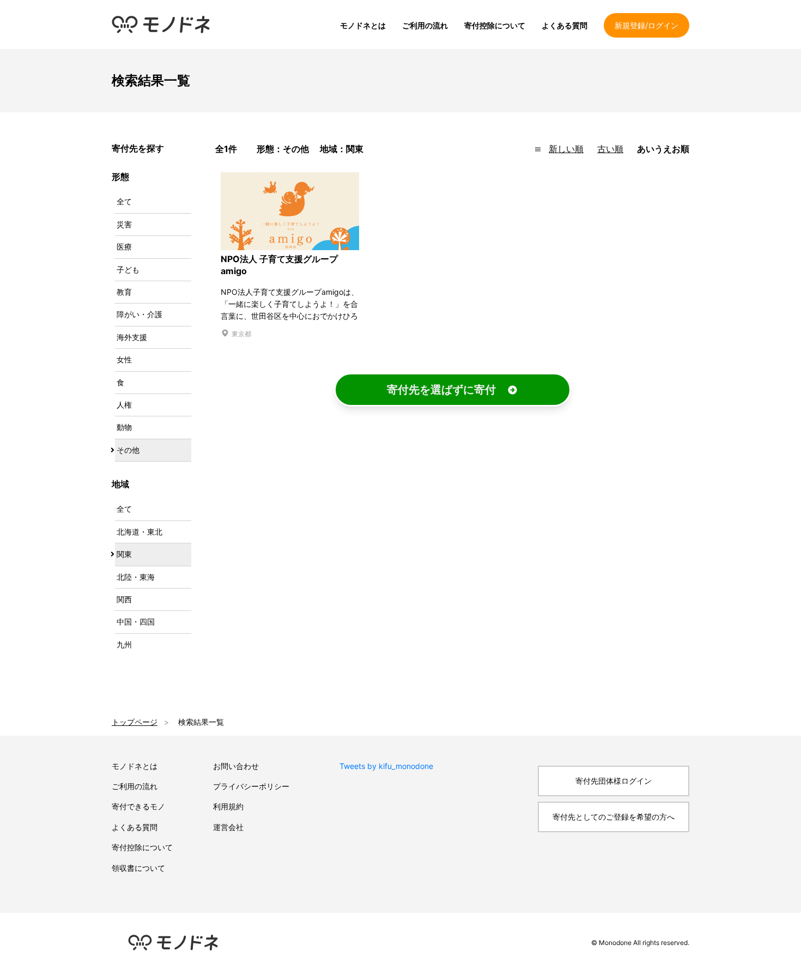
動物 (124, 427)
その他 (128, 450)
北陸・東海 (136, 577)
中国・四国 (136, 621)
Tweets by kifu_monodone (386, 766)
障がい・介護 (139, 314)
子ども (128, 269)
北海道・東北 (139, 531)
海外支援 (132, 337)
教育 (124, 291)
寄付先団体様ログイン (613, 780)
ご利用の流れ (425, 25)
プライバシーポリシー (251, 786)
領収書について (138, 868)
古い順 (610, 148)
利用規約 (228, 806)
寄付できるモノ (138, 806)
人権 (124, 404)
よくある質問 (564, 25)
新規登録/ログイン (646, 25)
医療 (124, 246)
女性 (124, 359)
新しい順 (566, 148)
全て (124, 201)
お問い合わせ (236, 766)
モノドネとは (363, 25)
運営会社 (228, 827)
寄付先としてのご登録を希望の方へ (614, 816)
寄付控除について (494, 25)
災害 (124, 224)
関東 (124, 554)
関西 (124, 599)
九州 (124, 644)
